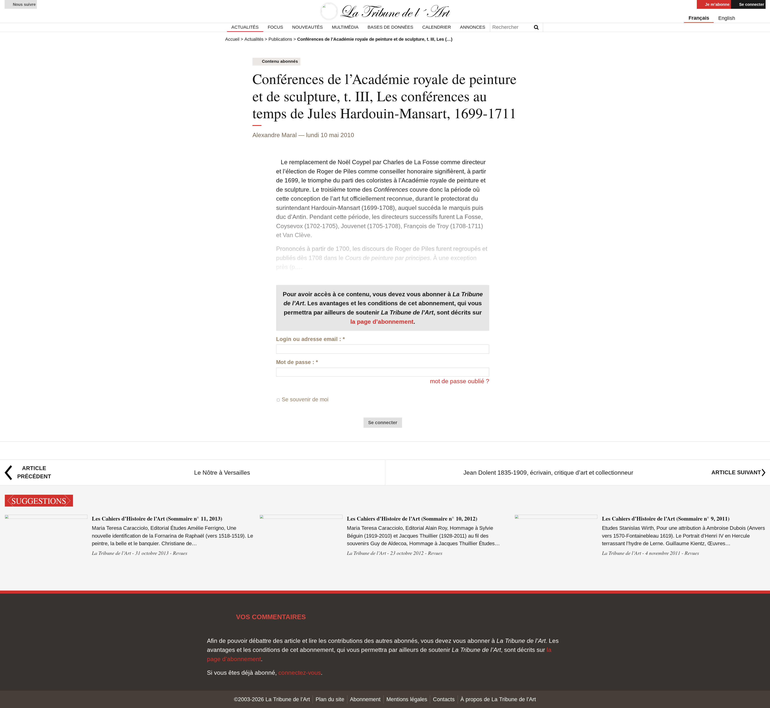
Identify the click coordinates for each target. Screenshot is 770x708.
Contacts (444, 699)
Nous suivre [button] (24, 4)
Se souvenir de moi (305, 399)
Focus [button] (275, 27)
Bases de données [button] (390, 27)
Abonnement (365, 699)
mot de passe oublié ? (459, 381)
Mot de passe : (297, 362)
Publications (280, 39)
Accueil (232, 39)
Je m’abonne (716, 4)
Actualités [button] (245, 27)
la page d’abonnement (381, 321)
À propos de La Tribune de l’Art (498, 699)
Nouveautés (307, 27)
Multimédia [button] (345, 27)
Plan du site (330, 699)
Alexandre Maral (274, 135)
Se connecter (751, 4)
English (726, 18)
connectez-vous (299, 672)
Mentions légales (406, 699)
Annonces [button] (472, 27)
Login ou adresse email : (310, 339)
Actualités (253, 39)
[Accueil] (385, 11)
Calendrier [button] (436, 27)
